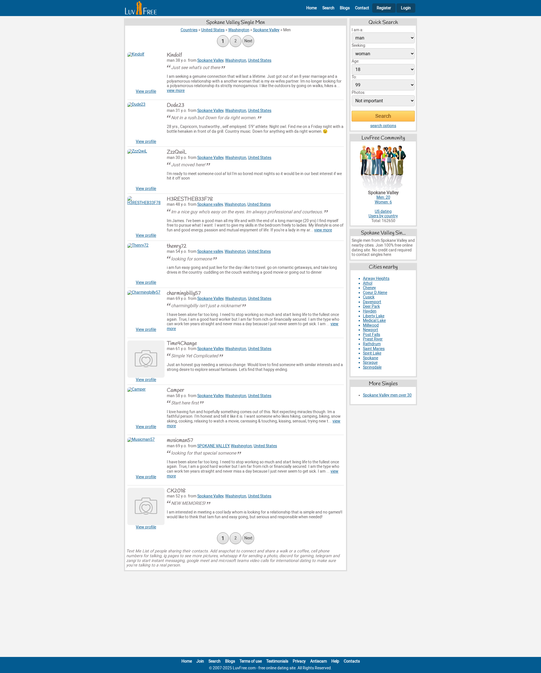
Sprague (370, 362)
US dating (383, 211)
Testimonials (277, 661)
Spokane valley (210, 204)
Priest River (373, 339)
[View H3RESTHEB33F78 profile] (146, 214)
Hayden (369, 311)
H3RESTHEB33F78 (190, 199)
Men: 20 (383, 197)
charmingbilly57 (184, 293)
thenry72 (177, 246)
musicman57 (180, 440)
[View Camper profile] (146, 405)
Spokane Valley (210, 60)
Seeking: (359, 45)
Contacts (352, 661)
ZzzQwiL (177, 152)
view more (176, 90)
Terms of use (251, 661)
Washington (235, 60)
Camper (175, 390)
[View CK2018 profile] (146, 506)
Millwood (371, 325)
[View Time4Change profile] (146, 359)
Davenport (372, 302)
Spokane (370, 358)
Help (335, 661)
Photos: (358, 92)
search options (383, 125)
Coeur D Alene (375, 292)
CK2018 (176, 491)
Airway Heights (376, 278)
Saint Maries (374, 348)
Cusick (368, 297)
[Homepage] (141, 8)
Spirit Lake (372, 353)
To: (354, 77)
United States (259, 60)
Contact (362, 8)
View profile (146, 91)
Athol (367, 283)
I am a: (357, 30)
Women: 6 (383, 202)
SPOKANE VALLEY (213, 446)
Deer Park (371, 306)
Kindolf (174, 55)
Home (311, 8)
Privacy (299, 661)
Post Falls (371, 334)
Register (384, 8)
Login (406, 8)
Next (248, 41)
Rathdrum (372, 344)
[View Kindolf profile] (146, 70)
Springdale (372, 367)
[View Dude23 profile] (146, 121)
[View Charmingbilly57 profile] (146, 308)
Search (328, 8)
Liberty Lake (373, 316)
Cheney (369, 287)
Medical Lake (374, 320)
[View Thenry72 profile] (146, 261)
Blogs (345, 8)
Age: (355, 61)
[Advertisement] (270, 615)
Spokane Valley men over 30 (387, 395)
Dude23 (175, 105)
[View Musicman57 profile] (146, 456)
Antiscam (318, 661)
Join (200, 661)
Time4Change (182, 343)
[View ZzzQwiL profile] (146, 167)
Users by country (383, 216)
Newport (370, 329)
